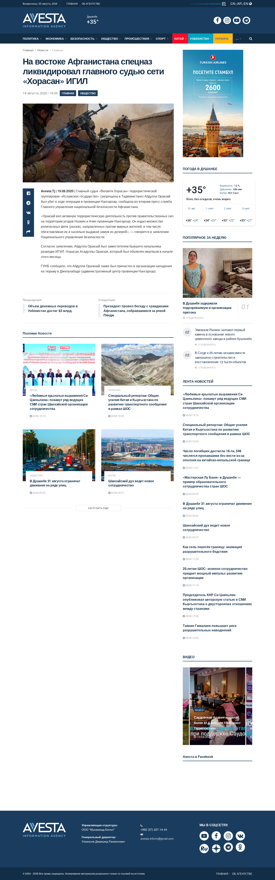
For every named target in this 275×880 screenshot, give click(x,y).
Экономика (54, 38)
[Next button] (249, 706)
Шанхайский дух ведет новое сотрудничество (131, 483)
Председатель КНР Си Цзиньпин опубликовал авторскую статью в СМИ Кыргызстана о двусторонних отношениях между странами (217, 601)
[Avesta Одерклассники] (240, 847)
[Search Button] (250, 38)
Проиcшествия (137, 38)
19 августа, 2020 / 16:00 (40, 93)
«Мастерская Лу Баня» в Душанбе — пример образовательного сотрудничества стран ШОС (212, 482)
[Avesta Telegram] (228, 847)
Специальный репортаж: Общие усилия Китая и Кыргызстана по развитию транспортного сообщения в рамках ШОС (137, 402)
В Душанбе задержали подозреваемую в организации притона (207, 308)
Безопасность (82, 38)
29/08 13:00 (191, 637)
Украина (221, 38)
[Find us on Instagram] (227, 20)
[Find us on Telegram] (246, 20)
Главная (28, 50)
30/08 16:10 (38, 416)
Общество (109, 38)
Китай (179, 38)
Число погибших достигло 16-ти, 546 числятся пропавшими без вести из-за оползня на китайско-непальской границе (216, 455)
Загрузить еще (98, 508)
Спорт (161, 38)
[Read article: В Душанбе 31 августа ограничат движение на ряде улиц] (59, 455)
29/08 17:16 (191, 585)
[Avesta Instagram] (228, 836)
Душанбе (92, 16)
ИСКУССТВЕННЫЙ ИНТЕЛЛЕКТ (206, 3)
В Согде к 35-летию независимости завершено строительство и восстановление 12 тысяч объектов (220, 357)
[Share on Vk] (28, 212)
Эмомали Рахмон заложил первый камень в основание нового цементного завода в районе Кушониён (223, 334)
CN (233, 3)
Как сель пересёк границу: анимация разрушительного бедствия (212, 549)
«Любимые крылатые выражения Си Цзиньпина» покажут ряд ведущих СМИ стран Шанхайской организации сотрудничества (59, 402)
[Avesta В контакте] (240, 836)
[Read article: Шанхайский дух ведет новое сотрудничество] (137, 455)
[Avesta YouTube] (204, 836)
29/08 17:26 (191, 559)
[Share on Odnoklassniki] (28, 222)
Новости (42, 50)
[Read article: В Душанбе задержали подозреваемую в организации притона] (217, 273)
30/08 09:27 (117, 492)
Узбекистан (199, 38)
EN (246, 3)
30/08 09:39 (191, 494)
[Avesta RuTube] (204, 848)
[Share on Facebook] (28, 193)
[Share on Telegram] (28, 203)
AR (239, 3)
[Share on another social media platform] (28, 232)
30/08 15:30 (117, 416)
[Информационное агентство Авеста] (44, 20)
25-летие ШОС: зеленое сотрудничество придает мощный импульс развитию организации (215, 573)
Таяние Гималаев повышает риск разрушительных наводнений (210, 627)
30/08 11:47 (191, 467)
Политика (31, 38)
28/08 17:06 (191, 616)
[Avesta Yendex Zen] (216, 848)
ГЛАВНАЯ (72, 3)
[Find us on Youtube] (237, 20)
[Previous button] (185, 706)
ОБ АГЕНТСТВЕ (91, 3)
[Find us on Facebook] (217, 20)
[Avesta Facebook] (216, 836)
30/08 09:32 (38, 492)
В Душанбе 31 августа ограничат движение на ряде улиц (55, 483)
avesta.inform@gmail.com (157, 838)
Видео (199, 715)
